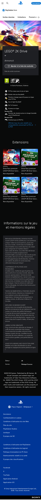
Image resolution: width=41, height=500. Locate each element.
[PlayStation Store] (10, 10)
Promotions (33, 17)
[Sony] (36, 499)
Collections (22, 17)
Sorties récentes (8, 17)
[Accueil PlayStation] (20, 3)
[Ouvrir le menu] (2, 3)
